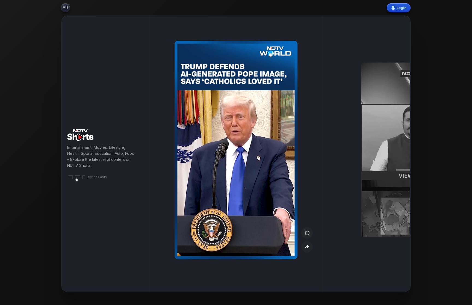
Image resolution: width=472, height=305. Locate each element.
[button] (378, 154)
